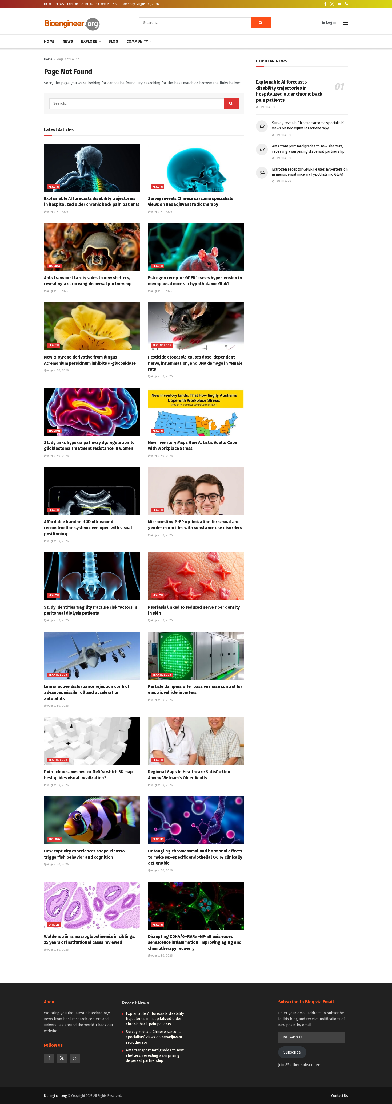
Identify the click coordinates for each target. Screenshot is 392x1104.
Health (53, 186)
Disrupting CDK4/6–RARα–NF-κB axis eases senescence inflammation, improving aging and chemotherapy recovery (195, 942)
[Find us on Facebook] (325, 4)
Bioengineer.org (55, 1096)
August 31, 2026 (57, 212)
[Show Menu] (345, 23)
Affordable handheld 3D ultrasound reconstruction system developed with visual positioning (88, 527)
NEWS (60, 4)
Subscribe (292, 1052)
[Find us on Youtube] (339, 4)
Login (330, 22)
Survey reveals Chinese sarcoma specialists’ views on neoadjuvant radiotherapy (154, 1037)
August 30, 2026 (57, 370)
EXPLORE (73, 4)
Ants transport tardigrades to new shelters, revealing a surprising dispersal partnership (155, 1055)
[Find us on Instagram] (75, 1058)
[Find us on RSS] (346, 4)
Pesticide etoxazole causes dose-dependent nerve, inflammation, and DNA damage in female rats (195, 363)
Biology (54, 266)
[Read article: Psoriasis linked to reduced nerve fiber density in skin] (196, 576)
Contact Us (339, 1096)
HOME (48, 4)
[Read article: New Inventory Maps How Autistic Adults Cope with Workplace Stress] (196, 412)
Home (48, 59)
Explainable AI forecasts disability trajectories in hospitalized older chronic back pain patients (289, 91)
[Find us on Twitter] (332, 4)
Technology (161, 345)
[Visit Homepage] (84, 23)
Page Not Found (68, 59)
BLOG (89, 4)
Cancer (157, 839)
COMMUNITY (105, 4)
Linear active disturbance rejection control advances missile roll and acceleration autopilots (86, 692)
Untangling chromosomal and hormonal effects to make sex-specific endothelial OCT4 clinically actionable (195, 857)
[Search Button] (261, 22)
